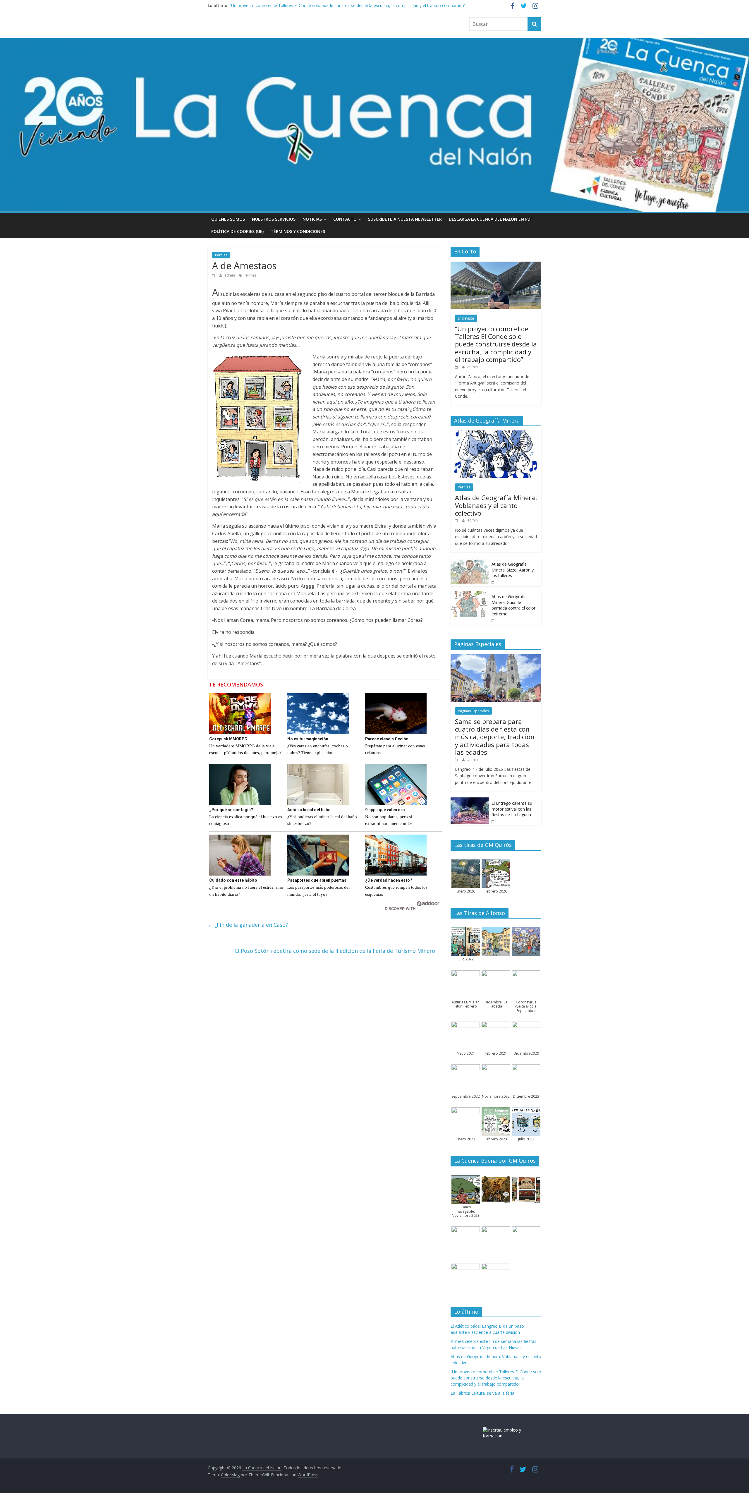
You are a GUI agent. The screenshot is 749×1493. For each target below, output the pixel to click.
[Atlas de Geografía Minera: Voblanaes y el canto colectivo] (496, 433)
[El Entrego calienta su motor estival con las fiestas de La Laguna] (470, 800)
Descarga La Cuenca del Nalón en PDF (490, 219)
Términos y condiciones (298, 231)
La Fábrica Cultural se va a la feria (482, 1393)
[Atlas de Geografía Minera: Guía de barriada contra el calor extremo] (470, 594)
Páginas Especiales (473, 710)
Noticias (312, 219)
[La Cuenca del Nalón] (374, 41)
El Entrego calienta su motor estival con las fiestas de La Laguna (512, 808)
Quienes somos (228, 219)
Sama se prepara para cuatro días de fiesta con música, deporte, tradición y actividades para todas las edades (495, 737)
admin (230, 275)
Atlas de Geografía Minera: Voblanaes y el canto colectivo (496, 505)
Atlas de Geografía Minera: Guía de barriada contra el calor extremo (513, 605)
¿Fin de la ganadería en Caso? (248, 924)
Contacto (345, 219)
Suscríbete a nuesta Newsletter (405, 219)
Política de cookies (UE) (237, 231)
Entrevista (466, 318)
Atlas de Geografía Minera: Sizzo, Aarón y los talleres (513, 569)
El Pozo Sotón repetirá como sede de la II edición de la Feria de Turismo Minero (338, 950)
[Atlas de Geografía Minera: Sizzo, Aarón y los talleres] (470, 561)
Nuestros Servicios (274, 219)
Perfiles (221, 255)
